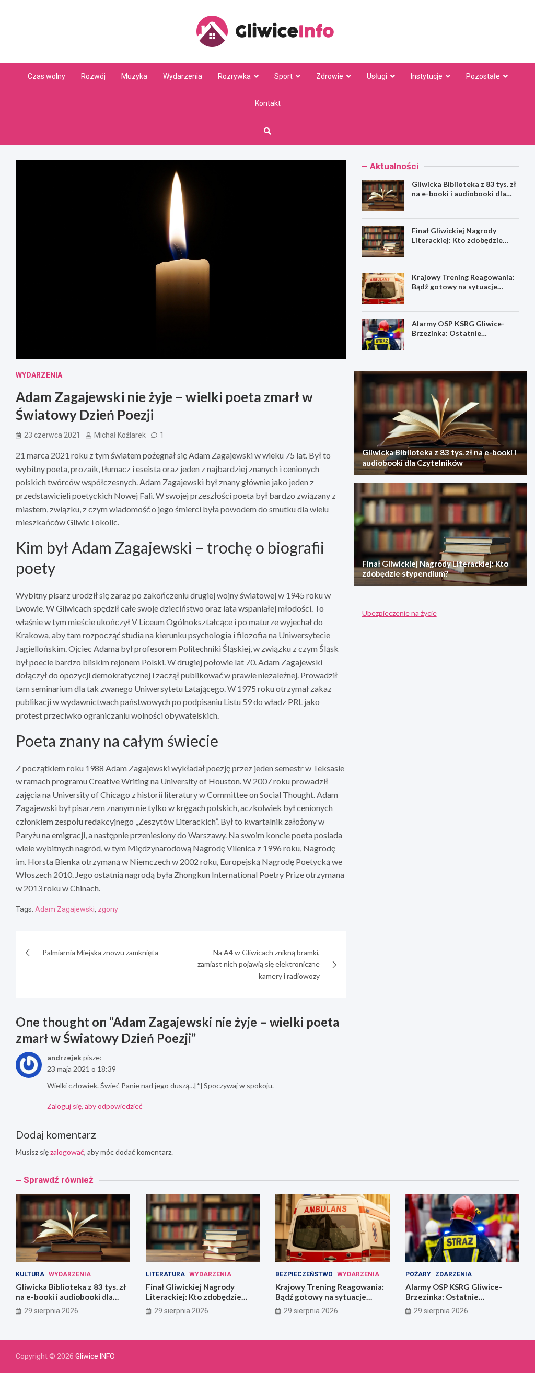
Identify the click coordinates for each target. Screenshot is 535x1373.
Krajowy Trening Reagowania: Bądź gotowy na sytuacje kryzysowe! (463, 286)
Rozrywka (234, 76)
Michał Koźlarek (120, 435)
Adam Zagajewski (65, 909)
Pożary (418, 1274)
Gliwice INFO (95, 1356)
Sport (283, 76)
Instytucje (427, 76)
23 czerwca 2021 (52, 435)
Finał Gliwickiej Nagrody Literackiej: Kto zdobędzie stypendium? (457, 240)
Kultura (30, 1274)
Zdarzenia (453, 1274)
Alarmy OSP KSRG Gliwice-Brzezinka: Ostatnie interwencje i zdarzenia (458, 333)
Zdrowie (329, 76)
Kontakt (268, 103)
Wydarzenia (182, 76)
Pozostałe (483, 76)
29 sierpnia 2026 (51, 1311)
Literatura (165, 1274)
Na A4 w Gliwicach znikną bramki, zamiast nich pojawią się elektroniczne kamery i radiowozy (258, 964)
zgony (108, 909)
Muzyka (134, 76)
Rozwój (93, 76)
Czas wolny (46, 76)
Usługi (377, 76)
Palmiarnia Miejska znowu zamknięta (100, 952)
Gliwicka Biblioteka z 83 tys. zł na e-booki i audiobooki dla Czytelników (464, 193)
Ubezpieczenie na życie (399, 612)
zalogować (67, 1151)
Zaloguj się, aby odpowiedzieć (95, 1105)
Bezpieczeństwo (304, 1274)
